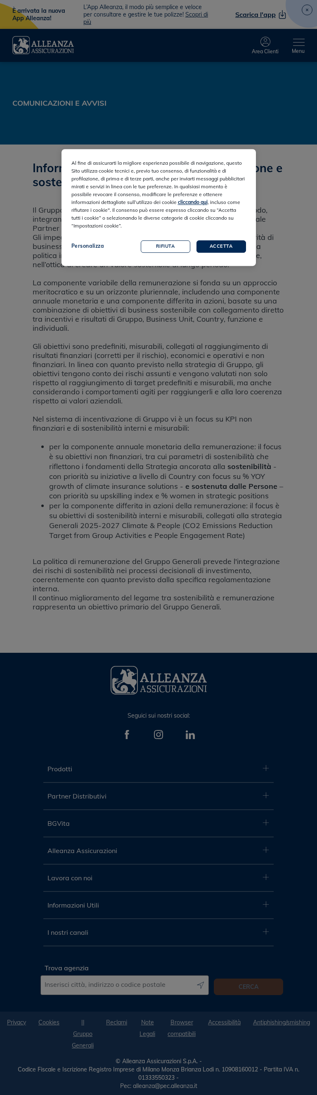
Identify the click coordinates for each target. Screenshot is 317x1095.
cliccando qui (193, 202)
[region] (159, 207)
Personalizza (87, 246)
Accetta (221, 246)
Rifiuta (165, 246)
